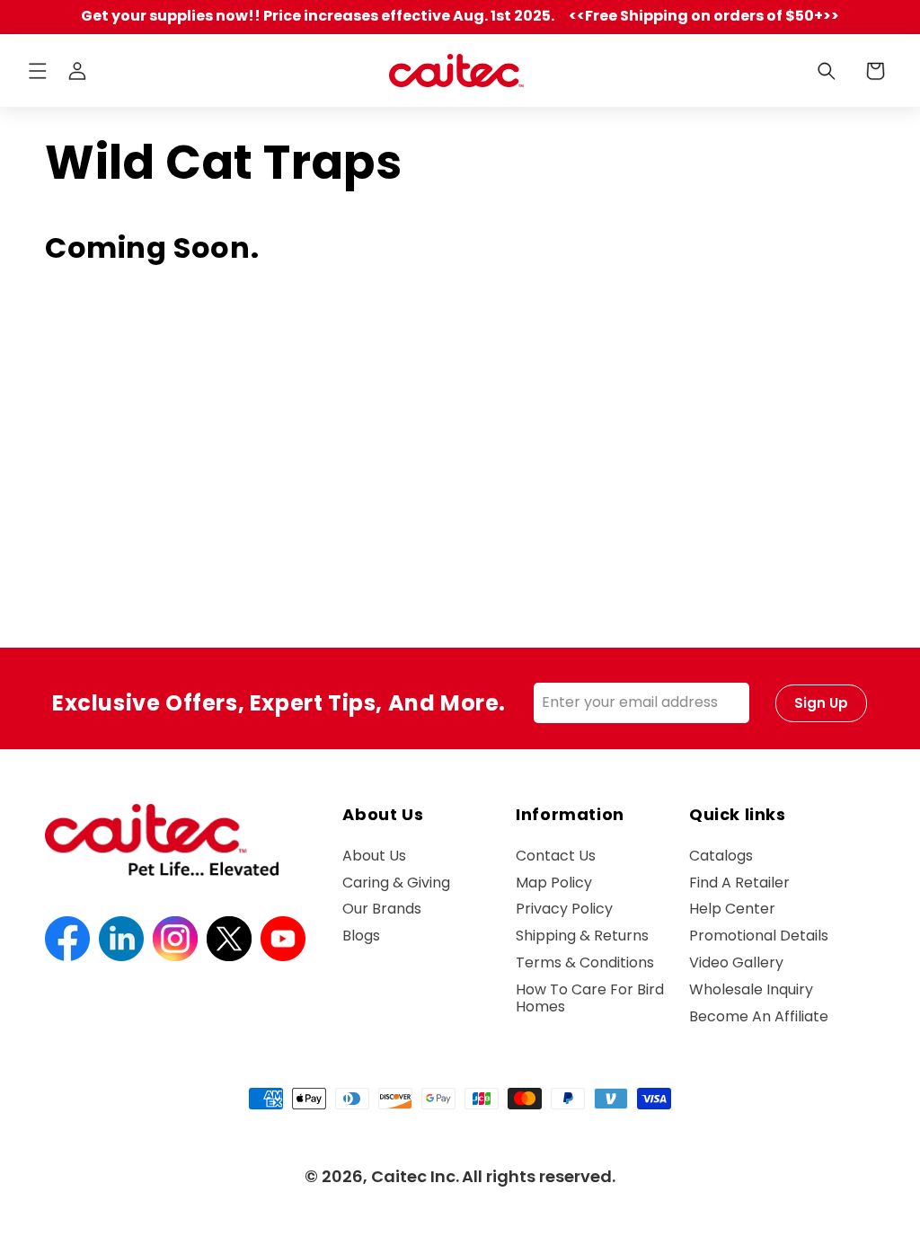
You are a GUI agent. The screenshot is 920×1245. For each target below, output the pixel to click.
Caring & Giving (396, 882)
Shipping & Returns (582, 935)
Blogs (361, 935)
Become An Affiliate (758, 1016)
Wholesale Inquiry (751, 989)
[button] (38, 71)
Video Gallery (736, 962)
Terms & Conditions (585, 962)
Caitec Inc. (415, 1176)
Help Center (732, 908)
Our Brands (381, 908)
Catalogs (721, 856)
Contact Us (556, 856)
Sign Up (821, 702)
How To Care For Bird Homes (590, 998)
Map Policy (554, 882)
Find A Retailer (739, 882)
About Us (374, 856)
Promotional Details (758, 935)
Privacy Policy (564, 908)
